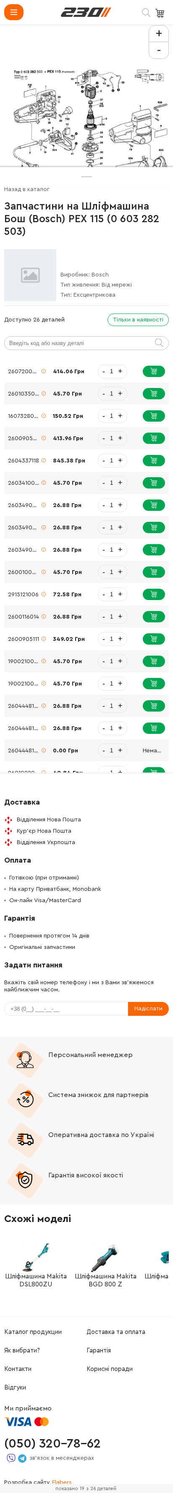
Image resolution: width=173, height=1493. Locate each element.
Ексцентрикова (94, 295)
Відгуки (15, 1387)
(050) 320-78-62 (52, 1443)
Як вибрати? (22, 1350)
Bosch (100, 275)
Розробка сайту (38, 1482)
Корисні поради (109, 1369)
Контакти (17, 1369)
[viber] (11, 1458)
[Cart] (161, 13)
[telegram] (22, 1458)
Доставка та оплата (115, 1332)
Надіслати (148, 1009)
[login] (86, 12)
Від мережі (117, 285)
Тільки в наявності (138, 320)
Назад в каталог (27, 189)
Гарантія (98, 1350)
